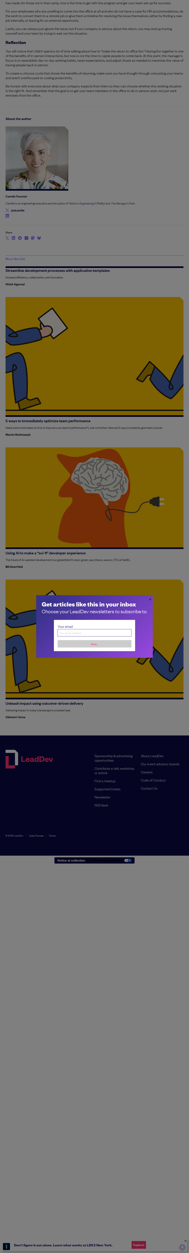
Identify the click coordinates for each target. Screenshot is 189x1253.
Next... (94, 644)
